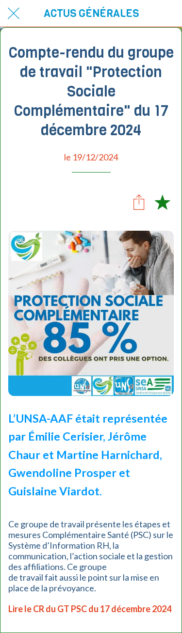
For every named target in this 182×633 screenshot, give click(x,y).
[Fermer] (13, 13)
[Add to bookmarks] (162, 201)
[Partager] (138, 201)
